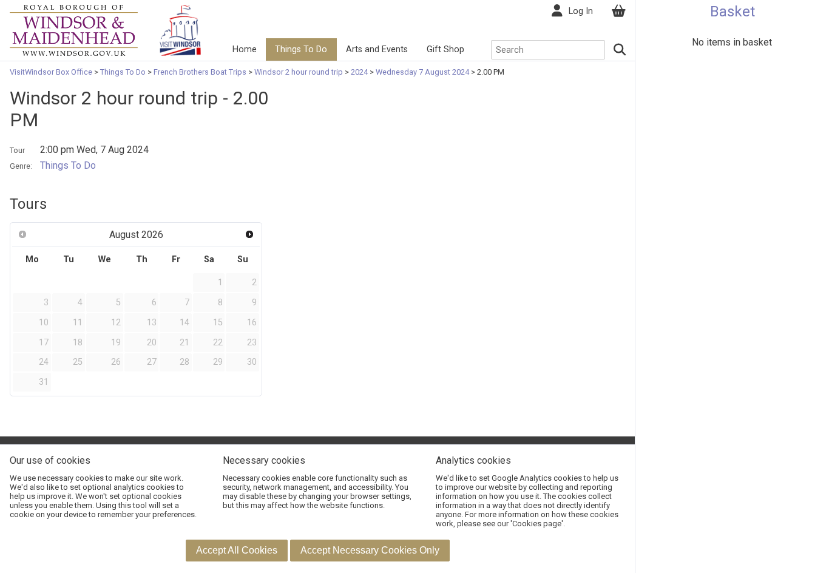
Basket (732, 11)
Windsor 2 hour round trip (298, 71)
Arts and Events (377, 49)
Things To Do (301, 49)
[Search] (620, 50)
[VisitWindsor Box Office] (73, 29)
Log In (581, 11)
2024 (359, 71)
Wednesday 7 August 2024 (422, 71)
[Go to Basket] (618, 11)
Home (244, 49)
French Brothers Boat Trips (200, 71)
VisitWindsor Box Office (52, 71)
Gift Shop (445, 49)
